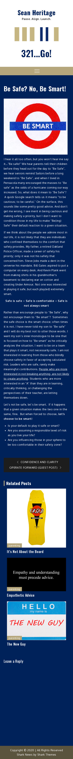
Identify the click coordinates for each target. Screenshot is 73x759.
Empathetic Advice (21, 595)
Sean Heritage (36, 12)
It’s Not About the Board (25, 551)
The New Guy (16, 644)
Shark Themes (46, 754)
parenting (14, 545)
